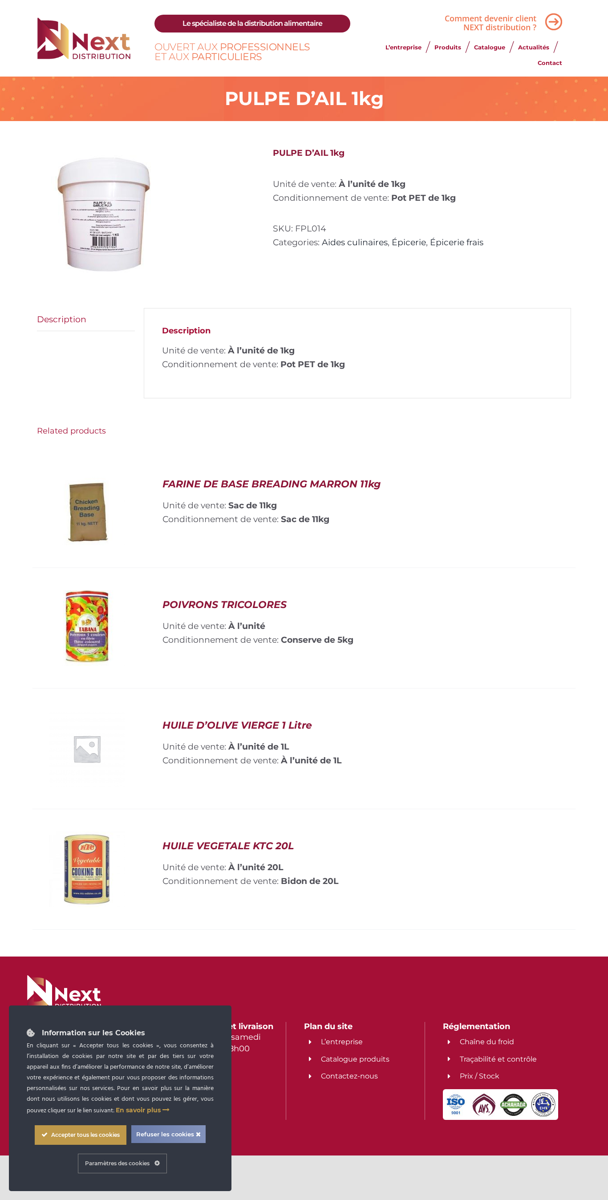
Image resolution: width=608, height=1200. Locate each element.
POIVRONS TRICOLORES (224, 605)
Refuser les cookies (166, 1134)
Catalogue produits (355, 1059)
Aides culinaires (355, 242)
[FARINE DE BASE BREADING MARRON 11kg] (87, 476)
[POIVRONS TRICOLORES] (87, 597)
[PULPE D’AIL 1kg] (148, 214)
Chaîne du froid (487, 1042)
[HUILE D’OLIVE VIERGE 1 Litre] (87, 717)
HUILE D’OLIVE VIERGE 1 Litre (237, 725)
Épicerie (409, 242)
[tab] (86, 319)
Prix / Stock (479, 1076)
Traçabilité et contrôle (498, 1059)
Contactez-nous (349, 1076)
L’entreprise (342, 1042)
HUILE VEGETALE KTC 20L (228, 846)
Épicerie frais (456, 242)
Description (61, 319)
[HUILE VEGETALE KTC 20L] (87, 838)
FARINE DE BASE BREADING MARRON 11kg (271, 484)
